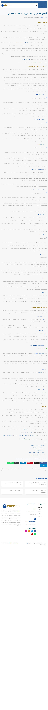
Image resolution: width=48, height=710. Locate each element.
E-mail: (31, 512)
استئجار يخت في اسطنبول (8, 435)
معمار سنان (24, 429)
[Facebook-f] (45, 2)
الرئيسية (40, 507)
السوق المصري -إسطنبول (39, 450)
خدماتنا (39, 509)
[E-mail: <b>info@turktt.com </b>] (35, 509)
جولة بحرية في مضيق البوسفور (30, 435)
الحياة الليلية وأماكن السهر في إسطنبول (36, 452)
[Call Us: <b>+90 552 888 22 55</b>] (35, 519)
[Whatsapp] (34, 2)
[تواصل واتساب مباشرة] (46, 4)
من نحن (39, 514)
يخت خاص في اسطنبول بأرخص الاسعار (27, 439)
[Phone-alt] (32, 2)
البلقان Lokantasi (43, 334)
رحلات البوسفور (21, 435)
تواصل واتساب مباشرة (44, 6)
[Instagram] (40, 2)
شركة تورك (18, 510)
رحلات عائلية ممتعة (37, 63)
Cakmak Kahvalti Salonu (39, 353)
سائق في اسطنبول (28, 432)
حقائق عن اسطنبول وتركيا (34, 455)
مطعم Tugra (44, 392)
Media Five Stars (13, 543)
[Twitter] (43, 2)
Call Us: (31, 521)
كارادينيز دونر (44, 319)
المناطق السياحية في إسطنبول (21, 42)
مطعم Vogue (40, 372)
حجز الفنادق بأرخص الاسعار (25, 59)
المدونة (39, 511)
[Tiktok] (37, 2)
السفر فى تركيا (17, 511)
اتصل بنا (40, 516)
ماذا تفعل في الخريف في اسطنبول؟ (37, 445)
